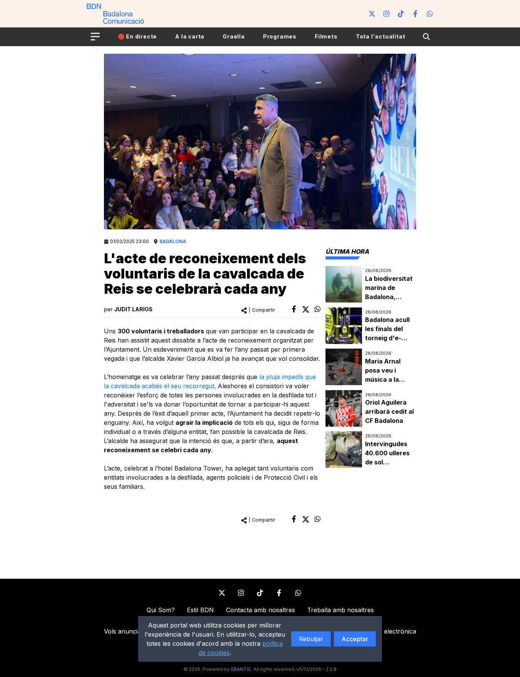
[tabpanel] (370, 367)
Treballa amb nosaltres (340, 610)
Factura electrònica (388, 631)
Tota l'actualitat (380, 36)
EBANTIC (241, 669)
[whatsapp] (317, 309)
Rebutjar (311, 639)
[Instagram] (386, 13)
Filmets (326, 36)
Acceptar (354, 639)
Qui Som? (161, 610)
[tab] (347, 251)
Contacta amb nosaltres (260, 610)
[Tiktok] (400, 13)
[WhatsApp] (429, 13)
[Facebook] (415, 13)
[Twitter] (371, 13)
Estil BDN (200, 610)
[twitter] (305, 309)
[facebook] (293, 309)
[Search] (426, 36)
